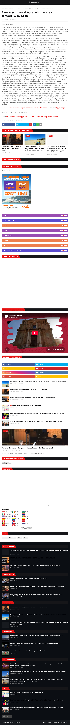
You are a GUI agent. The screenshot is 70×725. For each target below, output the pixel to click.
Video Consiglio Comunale (33, 250)
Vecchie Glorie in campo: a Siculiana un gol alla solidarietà (28, 651)
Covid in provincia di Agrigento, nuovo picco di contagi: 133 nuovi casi (28, 108)
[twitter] (51, 364)
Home (44, 722)
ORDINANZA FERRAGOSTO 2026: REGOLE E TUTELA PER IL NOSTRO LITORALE (32, 397)
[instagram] (18, 372)
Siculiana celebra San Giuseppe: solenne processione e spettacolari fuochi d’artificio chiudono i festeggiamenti (36, 595)
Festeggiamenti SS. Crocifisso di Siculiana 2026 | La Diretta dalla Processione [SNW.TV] (36, 635)
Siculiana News (12, 8)
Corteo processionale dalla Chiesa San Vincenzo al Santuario (28, 578)
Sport (33, 240)
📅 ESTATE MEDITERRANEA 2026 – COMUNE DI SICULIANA (26, 406)
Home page (5, 8)
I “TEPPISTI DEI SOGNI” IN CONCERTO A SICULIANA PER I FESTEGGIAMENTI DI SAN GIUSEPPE (36, 421)
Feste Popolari (33, 220)
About (49, 722)
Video (33, 245)
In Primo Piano (11, 538)
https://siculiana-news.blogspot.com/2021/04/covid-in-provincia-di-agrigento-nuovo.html (32, 117)
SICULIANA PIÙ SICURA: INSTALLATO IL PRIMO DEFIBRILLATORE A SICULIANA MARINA (35, 565)
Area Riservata (64, 722)
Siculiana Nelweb (15, 722)
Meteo (33, 225)
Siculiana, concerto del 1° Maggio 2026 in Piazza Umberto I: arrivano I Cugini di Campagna (37, 413)
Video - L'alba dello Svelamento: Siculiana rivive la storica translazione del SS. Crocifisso (37, 586)
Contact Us (56, 722)
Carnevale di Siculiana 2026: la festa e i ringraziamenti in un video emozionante (34, 643)
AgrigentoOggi (60, 108)
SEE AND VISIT (33, 235)
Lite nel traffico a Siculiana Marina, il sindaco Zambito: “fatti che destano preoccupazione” (38, 671)
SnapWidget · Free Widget (44, 505)
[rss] (18, 368)
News (7, 120)
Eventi (33, 215)
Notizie (11, 120)
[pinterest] (51, 368)
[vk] (51, 372)
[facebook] (18, 364)
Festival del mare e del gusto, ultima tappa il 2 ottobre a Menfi (11, 148)
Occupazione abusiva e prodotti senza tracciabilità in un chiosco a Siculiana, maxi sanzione (34, 149)
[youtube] (18, 376)
